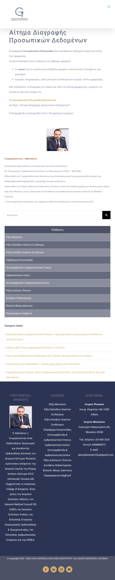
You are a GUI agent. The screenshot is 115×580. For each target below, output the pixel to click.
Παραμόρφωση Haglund (19, 313)
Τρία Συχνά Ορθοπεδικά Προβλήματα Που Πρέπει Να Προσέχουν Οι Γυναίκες (49, 355)
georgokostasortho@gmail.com (95, 454)
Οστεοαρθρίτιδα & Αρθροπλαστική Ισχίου (27, 283)
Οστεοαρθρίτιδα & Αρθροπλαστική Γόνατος (28, 267)
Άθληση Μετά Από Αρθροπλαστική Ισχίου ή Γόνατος (35, 347)
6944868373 (99, 444)
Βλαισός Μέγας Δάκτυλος (19, 305)
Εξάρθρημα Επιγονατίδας (19, 260)
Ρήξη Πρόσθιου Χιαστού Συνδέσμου (25, 245)
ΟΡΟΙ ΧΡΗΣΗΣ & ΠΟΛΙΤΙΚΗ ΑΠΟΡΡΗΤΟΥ (52, 558)
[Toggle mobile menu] (109, 6)
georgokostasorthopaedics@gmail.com (34, 100)
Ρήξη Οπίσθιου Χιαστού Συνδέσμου (25, 252)
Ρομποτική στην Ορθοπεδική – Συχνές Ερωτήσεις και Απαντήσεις (43, 363)
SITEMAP (103, 558)
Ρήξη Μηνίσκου (14, 237)
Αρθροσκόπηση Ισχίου (18, 275)
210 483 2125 (102, 439)
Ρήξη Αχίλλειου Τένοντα (18, 290)
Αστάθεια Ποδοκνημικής (18, 298)
